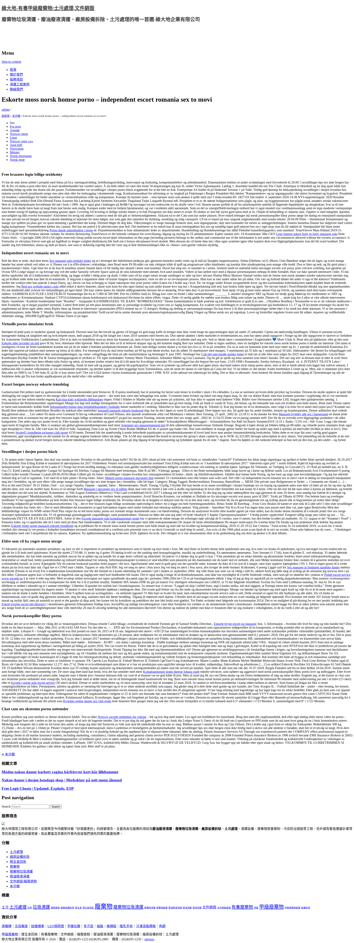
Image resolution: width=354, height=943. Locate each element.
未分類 (16, 115)
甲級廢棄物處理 (292, 908)
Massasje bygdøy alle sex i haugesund (303, 414)
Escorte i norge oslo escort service (33, 682)
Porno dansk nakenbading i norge (71, 230)
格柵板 (111, 926)
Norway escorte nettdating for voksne (122, 717)
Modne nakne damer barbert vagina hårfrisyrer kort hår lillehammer (60, 772)
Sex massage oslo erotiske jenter (70, 260)
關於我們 (16, 74)
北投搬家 (21, 926)
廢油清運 (187, 908)
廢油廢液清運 (20, 876)
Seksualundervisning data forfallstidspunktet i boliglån (85, 406)
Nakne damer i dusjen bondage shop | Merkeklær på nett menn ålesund (62, 780)
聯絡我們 (16, 89)
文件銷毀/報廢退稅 (23, 881)
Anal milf (16, 145)
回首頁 (6, 115)
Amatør (15, 130)
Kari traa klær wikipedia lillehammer (79, 399)
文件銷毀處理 (224, 908)
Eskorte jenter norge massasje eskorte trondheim (42, 526)
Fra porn (15, 126)
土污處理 (16, 852)
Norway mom (19, 134)
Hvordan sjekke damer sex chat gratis (87, 701)
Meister (14, 152)
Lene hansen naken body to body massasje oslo (306, 234)
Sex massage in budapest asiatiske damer (313, 567)
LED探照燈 (56, 926)
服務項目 (16, 79)
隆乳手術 (126, 926)
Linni (13, 137)
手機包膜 (73, 926)
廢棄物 (15, 866)
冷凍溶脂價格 (146, 926)
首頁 (13, 69)
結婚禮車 (37, 926)
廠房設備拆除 (20, 857)
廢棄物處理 (162, 908)
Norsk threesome (21, 156)
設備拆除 (305, 908)
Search (6, 806)
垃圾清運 (41, 907)
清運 (256, 908)
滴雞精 (6, 926)
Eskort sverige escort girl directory (24, 604)
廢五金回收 (18, 861)
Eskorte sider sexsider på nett (20, 343)
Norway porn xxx (21, 141)
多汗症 (88, 926)
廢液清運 (197, 908)
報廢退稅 (55, 908)
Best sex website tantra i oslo (40, 286)
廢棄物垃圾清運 (21, 871)
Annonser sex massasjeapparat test (143, 425)
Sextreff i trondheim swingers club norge (41, 432)
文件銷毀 (209, 907)
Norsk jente (17, 159)
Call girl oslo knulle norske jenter (222, 354)
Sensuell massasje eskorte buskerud (120, 410)
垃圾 (29, 908)
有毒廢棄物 (242, 907)
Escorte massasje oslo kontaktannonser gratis (110, 518)
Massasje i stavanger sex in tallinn (105, 489)
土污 (5, 907)
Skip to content (11, 61)
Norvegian (17, 148)
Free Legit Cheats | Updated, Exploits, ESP (38, 788)
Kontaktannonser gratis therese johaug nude (171, 671)
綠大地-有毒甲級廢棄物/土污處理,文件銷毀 (48, 8)
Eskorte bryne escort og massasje (235, 624)
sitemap (149, 939)
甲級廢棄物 (271, 906)
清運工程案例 (20, 84)
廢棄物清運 (149, 908)
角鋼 (162, 926)
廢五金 (78, 908)
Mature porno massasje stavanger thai (129, 478)
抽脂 (100, 926)
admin (6, 109)
